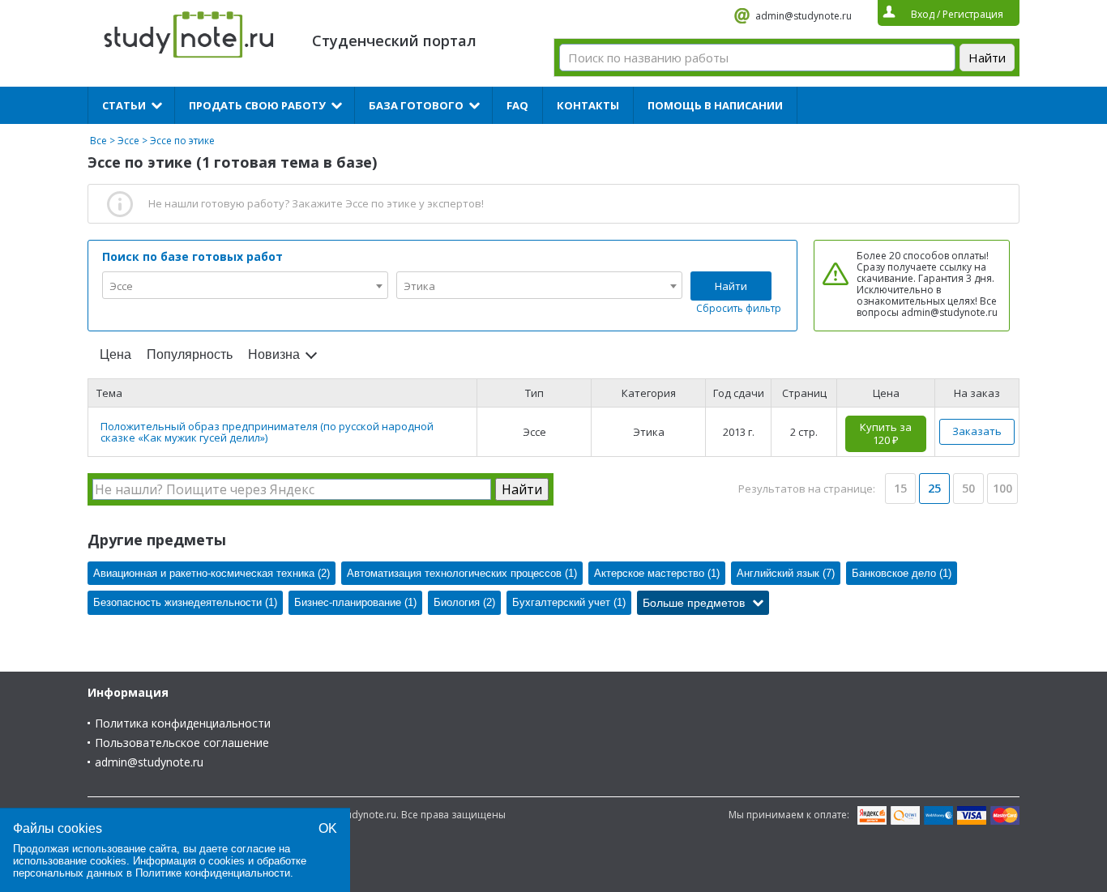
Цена (115, 354)
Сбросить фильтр (738, 308)
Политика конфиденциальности (183, 723)
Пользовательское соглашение (182, 742)
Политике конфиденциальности (212, 873)
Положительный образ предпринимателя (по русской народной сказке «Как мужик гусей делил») (267, 432)
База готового (416, 105)
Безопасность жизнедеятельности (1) (185, 602)
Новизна (274, 354)
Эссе (128, 140)
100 (1002, 488)
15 (900, 488)
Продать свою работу (257, 105)
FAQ (517, 105)
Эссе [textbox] (121, 286)
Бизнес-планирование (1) (355, 602)
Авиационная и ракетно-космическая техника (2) (211, 573)
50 (968, 488)
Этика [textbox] (419, 286)
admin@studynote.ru (803, 16)
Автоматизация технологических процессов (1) (462, 573)
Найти (731, 286)
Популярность (190, 354)
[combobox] (245, 285)
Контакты (588, 105)
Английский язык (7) (786, 573)
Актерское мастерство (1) (657, 573)
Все (98, 140)
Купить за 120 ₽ (886, 433)
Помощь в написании (715, 105)
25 (934, 488)
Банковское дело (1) (901, 573)
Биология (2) (464, 602)
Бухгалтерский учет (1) (569, 602)
